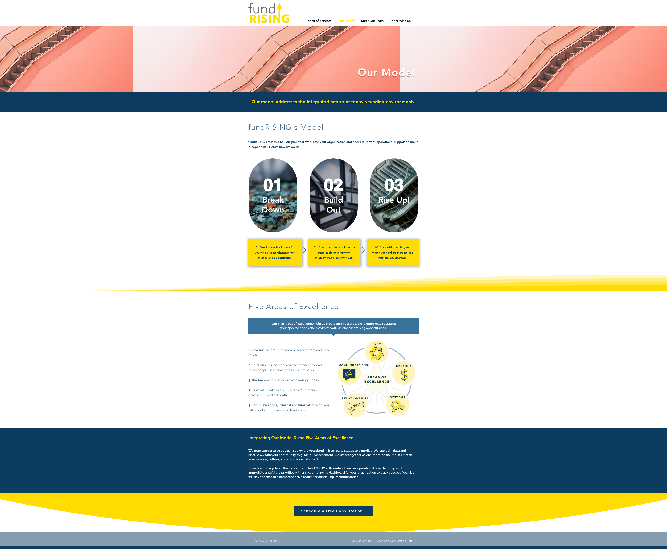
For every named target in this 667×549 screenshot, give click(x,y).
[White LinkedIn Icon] (411, 541)
